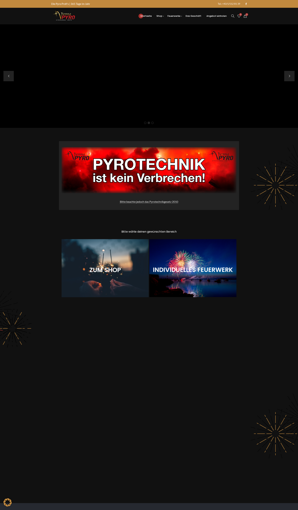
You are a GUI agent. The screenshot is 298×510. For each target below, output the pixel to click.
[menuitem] (229, 4)
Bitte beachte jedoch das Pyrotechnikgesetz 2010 (149, 201)
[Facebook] (246, 4)
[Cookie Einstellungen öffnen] (7, 505)
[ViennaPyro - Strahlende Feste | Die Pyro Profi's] (64, 16)
